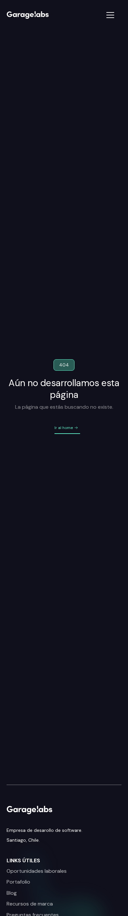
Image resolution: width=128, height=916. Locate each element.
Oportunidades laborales (37, 871)
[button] (95, 15)
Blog (12, 893)
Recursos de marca (30, 904)
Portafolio (18, 882)
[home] (34, 15)
